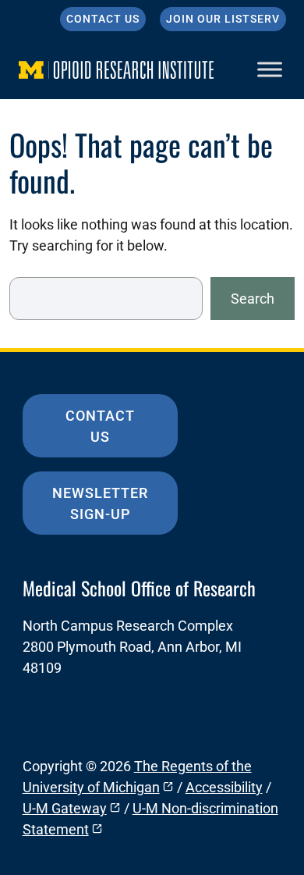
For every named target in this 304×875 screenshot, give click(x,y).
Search (252, 298)
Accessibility (224, 787)
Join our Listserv (223, 18)
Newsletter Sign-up (100, 503)
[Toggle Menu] (269, 69)
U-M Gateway (65, 808)
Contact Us (103, 18)
